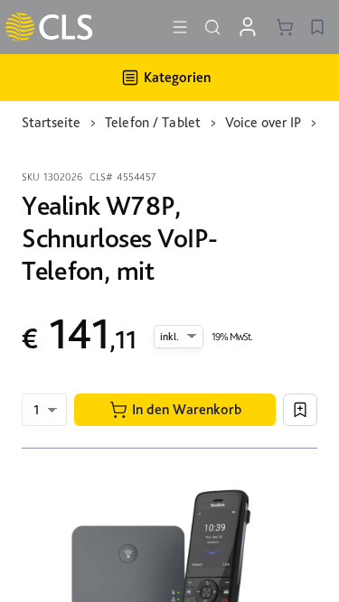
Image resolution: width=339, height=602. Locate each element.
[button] (175, 410)
